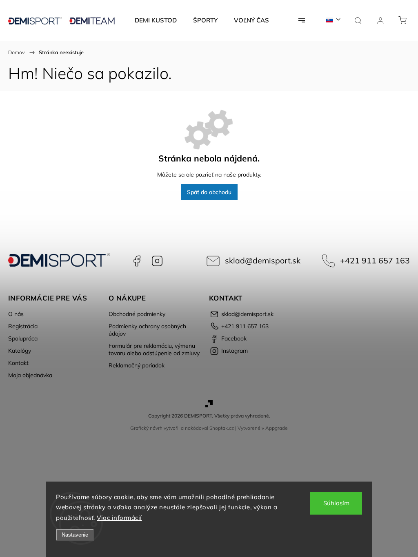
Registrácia (23, 326)
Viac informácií (119, 518)
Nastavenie (75, 535)
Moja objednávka (30, 375)
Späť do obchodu (209, 192)
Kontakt (18, 363)
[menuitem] (156, 20)
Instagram (157, 261)
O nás (16, 314)
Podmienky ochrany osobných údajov (147, 330)
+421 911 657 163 (375, 260)
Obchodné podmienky (137, 314)
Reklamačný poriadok (137, 365)
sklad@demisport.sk (262, 260)
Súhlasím (336, 503)
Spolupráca (23, 338)
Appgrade (276, 428)
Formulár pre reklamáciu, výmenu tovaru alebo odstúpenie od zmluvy (154, 349)
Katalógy (19, 350)
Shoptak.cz (221, 428)
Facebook (137, 261)
